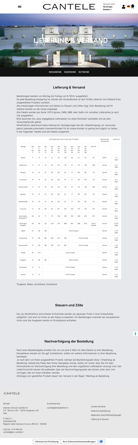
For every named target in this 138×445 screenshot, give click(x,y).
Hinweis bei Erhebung (46, 441)
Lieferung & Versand (100, 419)
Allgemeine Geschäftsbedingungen (106, 415)
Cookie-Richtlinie (98, 406)
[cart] (132, 7)
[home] (69, 6)
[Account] (123, 7)
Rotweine (84, 72)
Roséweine (70, 72)
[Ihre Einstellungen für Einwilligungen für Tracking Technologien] (135, 333)
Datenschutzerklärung (100, 411)
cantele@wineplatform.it (57, 408)
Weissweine (55, 72)
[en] (128, 3)
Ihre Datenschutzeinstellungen (79, 441)
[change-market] (111, 7)
